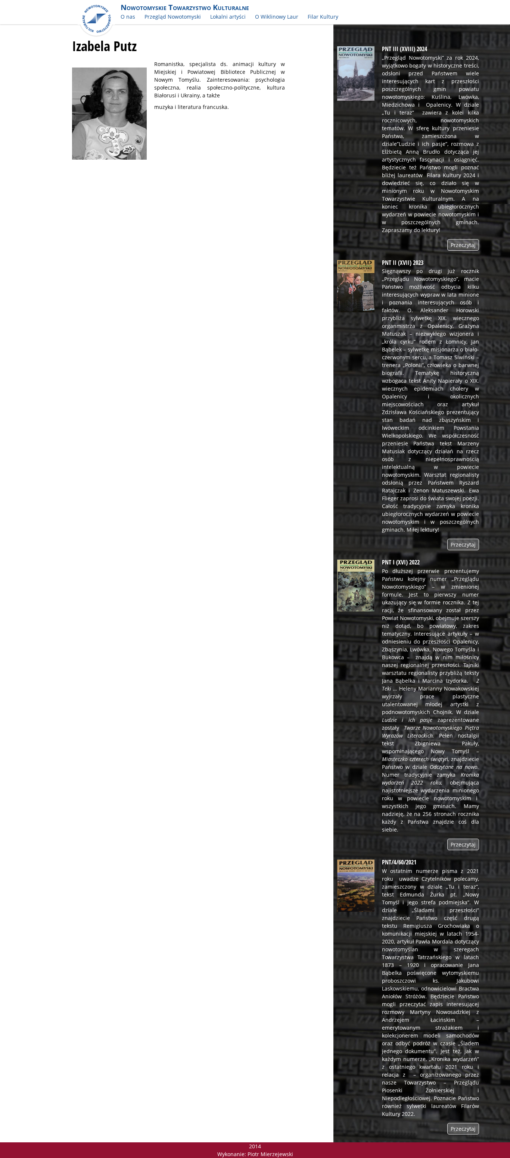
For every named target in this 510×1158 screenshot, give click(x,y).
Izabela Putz (104, 46)
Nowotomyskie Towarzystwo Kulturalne (185, 7)
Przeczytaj (463, 244)
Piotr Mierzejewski (270, 1154)
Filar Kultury (323, 16)
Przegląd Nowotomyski (172, 16)
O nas (128, 16)
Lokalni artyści (228, 16)
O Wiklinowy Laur (276, 16)
